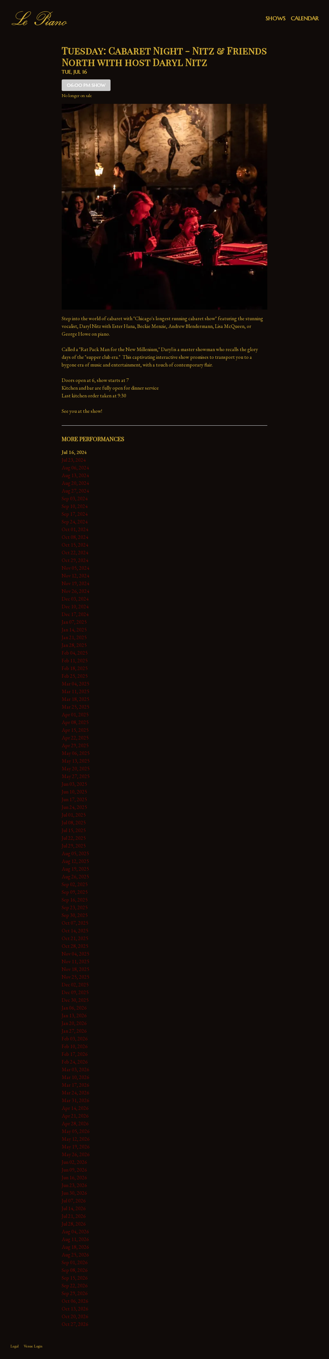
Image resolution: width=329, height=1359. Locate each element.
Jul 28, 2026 (74, 1223)
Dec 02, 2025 (75, 984)
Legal (14, 1346)
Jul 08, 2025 (74, 822)
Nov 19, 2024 (75, 583)
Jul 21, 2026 (74, 1216)
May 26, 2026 (76, 1154)
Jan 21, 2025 (74, 637)
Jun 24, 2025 (74, 807)
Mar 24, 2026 (75, 1092)
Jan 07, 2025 (74, 622)
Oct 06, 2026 (75, 1301)
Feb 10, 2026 (75, 1046)
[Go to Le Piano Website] (39, 18)
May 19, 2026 (76, 1146)
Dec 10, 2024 (75, 606)
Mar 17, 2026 (75, 1085)
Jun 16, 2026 (74, 1177)
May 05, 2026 (76, 1131)
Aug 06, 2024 (75, 467)
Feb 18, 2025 (75, 668)
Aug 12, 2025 (75, 861)
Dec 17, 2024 (75, 614)
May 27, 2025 (76, 776)
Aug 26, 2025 (75, 876)
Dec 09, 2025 (75, 992)
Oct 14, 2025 (75, 930)
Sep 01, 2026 (75, 1262)
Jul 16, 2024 (74, 452)
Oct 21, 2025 (75, 938)
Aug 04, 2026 (75, 1231)
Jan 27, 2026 (74, 1031)
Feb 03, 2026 (75, 1038)
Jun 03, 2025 (74, 784)
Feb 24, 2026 (75, 1061)
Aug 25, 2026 (75, 1254)
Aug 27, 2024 (75, 490)
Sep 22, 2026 (75, 1285)
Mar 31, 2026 (75, 1100)
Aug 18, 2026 (75, 1247)
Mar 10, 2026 (75, 1077)
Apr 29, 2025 (75, 745)
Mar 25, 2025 (75, 706)
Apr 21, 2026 (75, 1115)
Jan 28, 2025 (74, 645)
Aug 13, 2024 (75, 475)
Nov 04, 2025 (75, 953)
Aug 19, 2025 (75, 868)
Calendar (305, 18)
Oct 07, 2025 (75, 923)
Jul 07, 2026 (74, 1200)
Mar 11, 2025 (75, 691)
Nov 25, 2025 (75, 977)
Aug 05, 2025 (75, 853)
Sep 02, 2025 (75, 884)
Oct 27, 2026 (75, 1324)
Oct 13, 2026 (75, 1308)
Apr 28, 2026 (75, 1123)
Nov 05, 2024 (75, 568)
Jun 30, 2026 (74, 1193)
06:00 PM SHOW (86, 85)
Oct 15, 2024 (75, 544)
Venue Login (33, 1346)
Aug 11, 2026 (75, 1239)
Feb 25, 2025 (75, 676)
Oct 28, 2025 (75, 946)
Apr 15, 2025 (75, 730)
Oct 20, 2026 (75, 1316)
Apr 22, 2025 (75, 737)
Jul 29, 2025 (74, 845)
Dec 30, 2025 (75, 1000)
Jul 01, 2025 (74, 814)
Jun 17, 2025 (74, 799)
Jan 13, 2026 (74, 1015)
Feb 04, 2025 (75, 652)
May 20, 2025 (76, 768)
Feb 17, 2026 (75, 1054)
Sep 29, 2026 (75, 1293)
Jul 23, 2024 (74, 460)
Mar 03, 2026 (75, 1069)
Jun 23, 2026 (74, 1185)
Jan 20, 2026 (74, 1023)
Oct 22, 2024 (75, 552)
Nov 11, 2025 (75, 961)
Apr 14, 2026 (75, 1108)
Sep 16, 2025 (75, 899)
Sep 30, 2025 (75, 915)
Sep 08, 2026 (75, 1270)
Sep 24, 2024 (75, 521)
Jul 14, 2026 (74, 1208)
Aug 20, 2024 (75, 483)
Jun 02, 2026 (74, 1162)
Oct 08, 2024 (75, 537)
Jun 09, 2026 (74, 1169)
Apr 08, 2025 (75, 722)
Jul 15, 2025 (74, 830)
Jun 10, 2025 (74, 791)
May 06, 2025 (76, 753)
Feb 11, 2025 (75, 660)
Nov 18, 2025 (75, 969)
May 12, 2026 (76, 1139)
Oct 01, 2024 (75, 529)
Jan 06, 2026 (74, 1007)
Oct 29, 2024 (75, 560)
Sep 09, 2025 (75, 892)
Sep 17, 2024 (75, 514)
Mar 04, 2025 (75, 683)
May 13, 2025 (76, 760)
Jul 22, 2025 (74, 838)
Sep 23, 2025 (75, 907)
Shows (276, 18)
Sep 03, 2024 (75, 498)
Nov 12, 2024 (75, 575)
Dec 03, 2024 (75, 598)
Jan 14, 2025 (74, 629)
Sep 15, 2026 (75, 1277)
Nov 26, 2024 (75, 591)
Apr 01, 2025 (75, 714)
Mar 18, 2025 (75, 699)
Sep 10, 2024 (75, 506)
